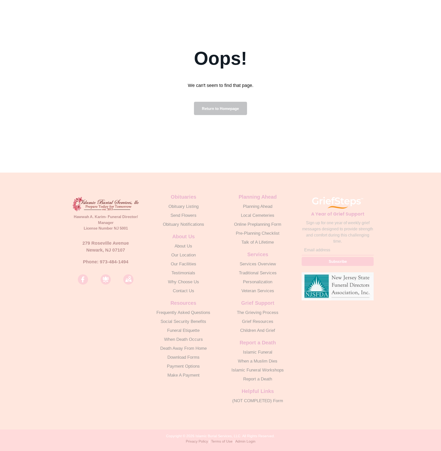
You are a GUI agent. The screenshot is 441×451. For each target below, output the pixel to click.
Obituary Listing (183, 206)
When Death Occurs (183, 339)
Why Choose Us (183, 281)
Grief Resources (257, 321)
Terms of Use (221, 441)
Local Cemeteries (257, 215)
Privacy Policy (197, 441)
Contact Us (183, 290)
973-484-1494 (114, 261)
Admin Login (245, 441)
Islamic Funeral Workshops (257, 370)
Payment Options (183, 366)
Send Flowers (183, 215)
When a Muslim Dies (257, 361)
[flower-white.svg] (106, 283)
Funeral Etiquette (183, 330)
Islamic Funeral (257, 352)
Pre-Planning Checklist (257, 233)
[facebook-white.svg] (83, 283)
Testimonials (183, 272)
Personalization (257, 281)
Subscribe (338, 261)
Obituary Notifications (183, 224)
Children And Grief (257, 330)
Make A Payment (183, 375)
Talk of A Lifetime (257, 242)
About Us (183, 246)
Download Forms (183, 357)
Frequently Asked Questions (183, 312)
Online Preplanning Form (257, 224)
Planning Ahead (257, 206)
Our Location (183, 255)
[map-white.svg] (128, 283)
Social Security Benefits (183, 321)
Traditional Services (258, 272)
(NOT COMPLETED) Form (257, 400)
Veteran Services (257, 290)
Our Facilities (183, 264)
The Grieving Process (257, 312)
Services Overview (258, 264)
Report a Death (257, 379)
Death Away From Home (183, 348)
